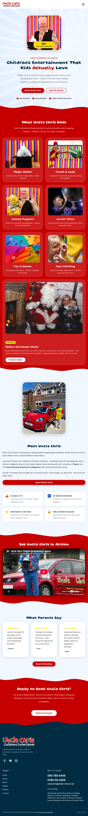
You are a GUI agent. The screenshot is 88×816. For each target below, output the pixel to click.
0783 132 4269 (56, 780)
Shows (5, 779)
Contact (6, 793)
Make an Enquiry (44, 713)
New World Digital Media (45, 812)
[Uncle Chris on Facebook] (5, 761)
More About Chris (44, 482)
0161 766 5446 (56, 775)
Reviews (5, 789)
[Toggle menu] (83, 4)
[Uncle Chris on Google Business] (16, 761)
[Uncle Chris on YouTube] (10, 761)
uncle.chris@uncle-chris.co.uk (60, 784)
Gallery (5, 786)
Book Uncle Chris (33, 90)
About (5, 782)
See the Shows (56, 90)
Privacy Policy (81, 812)
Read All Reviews (44, 664)
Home (5, 775)
